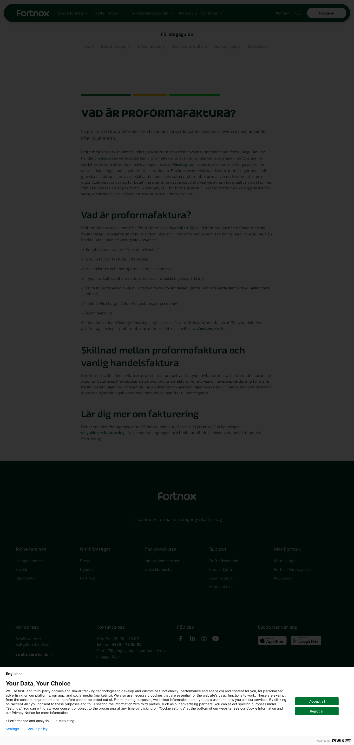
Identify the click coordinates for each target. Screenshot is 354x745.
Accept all (317, 701)
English (12, 674)
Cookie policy (37, 729)
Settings (12, 729)
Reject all (317, 711)
